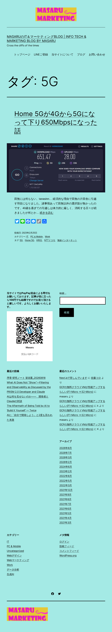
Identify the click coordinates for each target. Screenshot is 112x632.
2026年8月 (65, 448)
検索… (62, 293)
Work (47, 236)
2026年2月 (65, 462)
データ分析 (13, 569)
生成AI (10, 574)
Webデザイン (14, 555)
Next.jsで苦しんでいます (73, 377)
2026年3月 (65, 457)
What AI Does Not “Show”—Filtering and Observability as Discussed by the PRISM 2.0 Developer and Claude (29, 387)
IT (27, 236)
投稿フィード (66, 546)
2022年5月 (65, 480)
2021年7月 (65, 504)
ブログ (81, 54)
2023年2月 (65, 471)
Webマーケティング (18, 560)
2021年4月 (65, 517)
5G (21, 240)
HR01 (39, 240)
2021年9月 (65, 494)
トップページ (22, 54)
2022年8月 (65, 475)
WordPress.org (67, 555)
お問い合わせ (97, 54)
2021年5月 (65, 513)
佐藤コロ (96, 377)
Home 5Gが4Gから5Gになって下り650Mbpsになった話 (55, 122)
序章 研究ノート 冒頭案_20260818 (26, 377)
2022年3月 (65, 485)
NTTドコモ (49, 240)
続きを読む (46, 212)
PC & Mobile (36, 236)
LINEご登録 (41, 54)
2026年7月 (65, 452)
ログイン (64, 541)
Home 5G (29, 240)
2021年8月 (65, 499)
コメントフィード (69, 550)
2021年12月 (66, 490)
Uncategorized (15, 550)
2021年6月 (65, 508)
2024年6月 (65, 466)
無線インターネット (67, 240)
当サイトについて (62, 54)
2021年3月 (65, 522)
